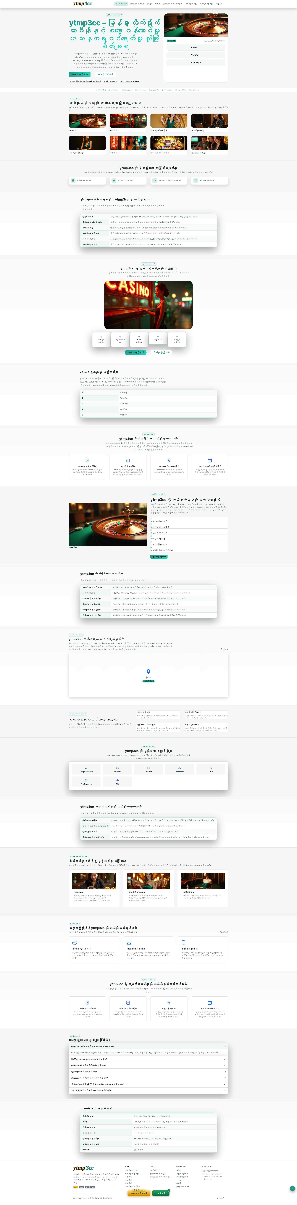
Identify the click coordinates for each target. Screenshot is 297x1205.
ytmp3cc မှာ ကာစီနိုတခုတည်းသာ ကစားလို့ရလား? (89, 1078)
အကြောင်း (178, 1170)
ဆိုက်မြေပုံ (220, 1198)
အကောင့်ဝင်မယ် (105, 74)
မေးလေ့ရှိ (178, 1183)
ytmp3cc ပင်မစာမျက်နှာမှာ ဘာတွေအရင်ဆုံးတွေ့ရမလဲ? (93, 1046)
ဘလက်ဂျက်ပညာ (190, 4)
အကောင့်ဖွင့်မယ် (79, 74)
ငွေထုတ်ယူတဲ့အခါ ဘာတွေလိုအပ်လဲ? (84, 1071)
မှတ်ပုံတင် (154, 1170)
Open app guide (159, 557)
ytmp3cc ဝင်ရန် (137, 4)
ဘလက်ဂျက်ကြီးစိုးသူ (206, 4)
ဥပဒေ (178, 1180)
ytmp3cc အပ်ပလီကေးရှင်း (172, 4)
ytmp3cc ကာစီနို (153, 4)
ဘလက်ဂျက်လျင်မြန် (132, 1186)
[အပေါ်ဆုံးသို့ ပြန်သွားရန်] (292, 1188)
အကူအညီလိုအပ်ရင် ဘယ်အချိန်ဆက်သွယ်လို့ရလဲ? (91, 1090)
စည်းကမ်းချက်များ (182, 1174)
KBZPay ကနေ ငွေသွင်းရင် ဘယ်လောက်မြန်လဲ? (89, 1059)
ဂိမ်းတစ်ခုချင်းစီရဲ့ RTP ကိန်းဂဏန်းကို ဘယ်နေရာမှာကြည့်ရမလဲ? (97, 1084)
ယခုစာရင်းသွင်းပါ (139, 1192)
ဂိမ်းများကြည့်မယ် (161, 352)
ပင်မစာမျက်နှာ (121, 4)
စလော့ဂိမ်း (219, 4)
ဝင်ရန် (161, 1193)
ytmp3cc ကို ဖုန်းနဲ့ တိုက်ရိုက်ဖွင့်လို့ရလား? (88, 1065)
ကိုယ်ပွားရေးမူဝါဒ (182, 1177)
